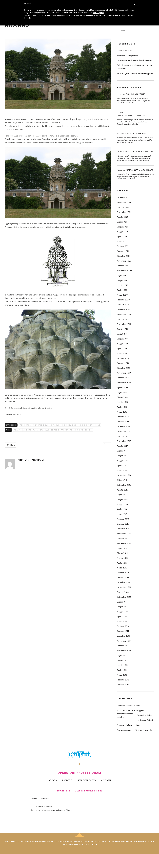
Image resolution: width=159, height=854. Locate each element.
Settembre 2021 (124, 212)
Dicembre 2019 (123, 309)
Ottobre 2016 (123, 480)
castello (44, 430)
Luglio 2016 (122, 495)
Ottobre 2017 (122, 436)
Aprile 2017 (122, 465)
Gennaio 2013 (123, 684)
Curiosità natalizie (124, 50)
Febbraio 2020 (123, 300)
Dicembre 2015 (123, 529)
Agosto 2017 (122, 446)
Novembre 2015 (124, 533)
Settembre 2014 (124, 597)
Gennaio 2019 (123, 363)
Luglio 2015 (122, 548)
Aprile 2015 (122, 563)
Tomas (119, 152)
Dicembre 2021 (123, 197)
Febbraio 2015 (123, 572)
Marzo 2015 (122, 568)
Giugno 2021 (122, 227)
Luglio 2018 (122, 392)
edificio (55, 430)
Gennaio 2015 (123, 577)
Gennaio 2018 (123, 421)
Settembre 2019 (124, 324)
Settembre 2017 (124, 441)
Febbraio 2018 (123, 417)
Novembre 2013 (124, 641)
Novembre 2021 (124, 202)
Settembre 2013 (124, 650)
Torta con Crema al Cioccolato (131, 115)
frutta (64, 430)
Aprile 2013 (122, 670)
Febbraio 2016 (123, 519)
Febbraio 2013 (123, 680)
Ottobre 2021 (123, 207)
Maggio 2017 (122, 460)
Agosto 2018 (122, 387)
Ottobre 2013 (122, 646)
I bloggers (140, 710)
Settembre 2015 (124, 543)
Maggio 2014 (122, 611)
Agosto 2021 (122, 217)
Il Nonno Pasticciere (89, 425)
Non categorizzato (125, 730)
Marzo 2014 (122, 621)
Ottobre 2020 (123, 266)
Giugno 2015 (122, 553)
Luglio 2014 (122, 602)
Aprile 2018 (122, 407)
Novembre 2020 (124, 261)
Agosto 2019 (122, 329)
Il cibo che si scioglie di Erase (129, 55)
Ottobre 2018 (123, 378)
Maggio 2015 (122, 558)
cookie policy (98, 13)
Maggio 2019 (122, 343)
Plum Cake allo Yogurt (135, 94)
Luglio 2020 (122, 275)
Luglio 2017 (121, 451)
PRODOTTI (67, 780)
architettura (30, 430)
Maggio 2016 (122, 504)
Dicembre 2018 (123, 368)
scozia (88, 430)
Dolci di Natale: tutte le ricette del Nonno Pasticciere (134, 67)
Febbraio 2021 (123, 246)
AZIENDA (52, 780)
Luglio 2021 (122, 222)
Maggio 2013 (122, 665)
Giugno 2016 (122, 499)
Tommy (119, 170)
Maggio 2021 (122, 231)
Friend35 (120, 112)
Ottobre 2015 (123, 538)
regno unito (76, 430)
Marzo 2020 (122, 295)
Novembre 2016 (124, 475)
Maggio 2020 (122, 285)
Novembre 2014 (124, 587)
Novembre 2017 (124, 431)
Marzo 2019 (122, 353)
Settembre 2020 (124, 270)
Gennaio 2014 (123, 631)
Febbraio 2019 (123, 358)
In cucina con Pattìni (144, 720)
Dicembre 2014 (123, 582)
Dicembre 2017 (123, 426)
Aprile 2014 (122, 616)
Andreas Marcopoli (31, 459)
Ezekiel (119, 94)
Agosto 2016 (122, 490)
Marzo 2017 (122, 470)
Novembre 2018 (124, 373)
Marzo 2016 (122, 514)
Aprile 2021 (122, 236)
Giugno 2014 (122, 607)
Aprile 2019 (122, 348)
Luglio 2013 (121, 655)
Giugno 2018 (122, 397)
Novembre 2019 (124, 314)
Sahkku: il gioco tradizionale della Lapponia (135, 73)
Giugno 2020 (122, 280)
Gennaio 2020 (123, 305)
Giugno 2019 (122, 339)
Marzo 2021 (122, 241)
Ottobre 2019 (123, 319)
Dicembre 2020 (124, 256)
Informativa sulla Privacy (61, 810)
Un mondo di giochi (144, 730)
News (138, 725)
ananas (18, 430)
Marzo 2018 (122, 412)
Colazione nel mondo (126, 705)
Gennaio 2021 (123, 251)
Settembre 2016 (124, 485)
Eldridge (120, 134)
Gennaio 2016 (123, 524)
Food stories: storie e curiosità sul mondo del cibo (48, 425)
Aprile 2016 (122, 509)
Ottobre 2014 (123, 592)
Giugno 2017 (122, 455)
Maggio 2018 (122, 402)
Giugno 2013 (122, 660)
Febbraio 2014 (123, 626)
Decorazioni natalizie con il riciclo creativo (134, 60)
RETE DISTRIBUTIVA (87, 780)
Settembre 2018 (124, 383)
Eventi (138, 705)
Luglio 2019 (122, 334)
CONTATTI (106, 780)
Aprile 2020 (122, 290)
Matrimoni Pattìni (124, 725)
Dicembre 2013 (123, 636)
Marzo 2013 (122, 675)
